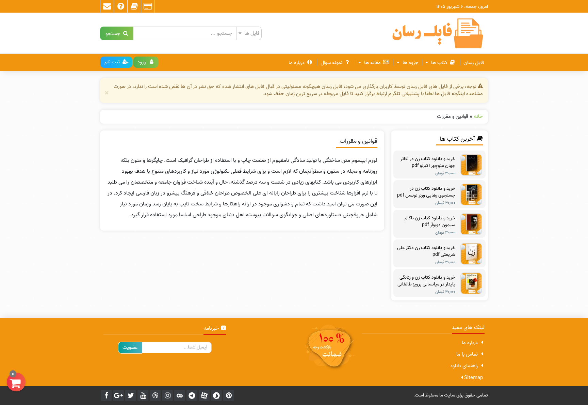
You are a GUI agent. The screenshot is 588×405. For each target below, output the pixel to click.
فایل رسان (473, 63)
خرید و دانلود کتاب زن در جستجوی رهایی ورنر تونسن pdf (426, 192)
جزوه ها (410, 63)
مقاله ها (372, 63)
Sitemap (473, 378)
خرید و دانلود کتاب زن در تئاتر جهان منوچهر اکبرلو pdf (428, 162)
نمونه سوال (331, 63)
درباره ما (297, 63)
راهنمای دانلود (464, 366)
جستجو (114, 33)
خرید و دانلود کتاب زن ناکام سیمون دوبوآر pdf (430, 222)
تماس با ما (467, 354)
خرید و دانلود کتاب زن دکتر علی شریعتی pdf (426, 251)
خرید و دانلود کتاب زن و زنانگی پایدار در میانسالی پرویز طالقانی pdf (426, 281)
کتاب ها (438, 63)
